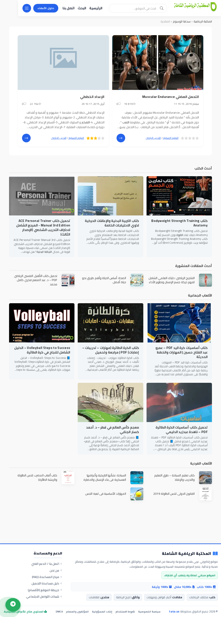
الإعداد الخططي (92, 96)
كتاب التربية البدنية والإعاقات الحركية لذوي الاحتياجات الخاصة (112, 223)
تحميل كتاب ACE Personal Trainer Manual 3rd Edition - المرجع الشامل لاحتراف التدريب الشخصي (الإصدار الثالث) (43, 227)
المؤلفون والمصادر (77, 611)
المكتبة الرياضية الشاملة (186, 554)
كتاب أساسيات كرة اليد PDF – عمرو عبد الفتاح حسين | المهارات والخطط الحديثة (181, 352)
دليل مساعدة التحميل (45, 583)
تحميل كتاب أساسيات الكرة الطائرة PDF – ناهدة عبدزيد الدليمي (182, 429)
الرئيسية (95, 8)
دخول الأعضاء (46, 8)
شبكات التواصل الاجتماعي (42, 596)
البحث (82, 8)
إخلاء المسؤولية (102, 611)
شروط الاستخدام (125, 611)
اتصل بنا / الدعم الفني (45, 563)
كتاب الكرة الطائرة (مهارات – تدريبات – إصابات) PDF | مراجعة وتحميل (110, 350)
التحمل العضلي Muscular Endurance (170, 96)
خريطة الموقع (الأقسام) (43, 590)
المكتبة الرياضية (203, 21)
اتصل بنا (68, 8)
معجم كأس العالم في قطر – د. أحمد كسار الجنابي (112, 429)
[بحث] (161, 8)
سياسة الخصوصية (149, 611)
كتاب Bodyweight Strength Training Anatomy (179, 223)
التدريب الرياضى (153, 137)
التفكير (86, 122)
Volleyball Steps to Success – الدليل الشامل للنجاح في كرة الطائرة (42, 350)
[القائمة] (26, 8)
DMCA (59, 611)
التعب (125, 122)
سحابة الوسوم (182, 21)
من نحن (54, 570)
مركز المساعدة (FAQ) (45, 577)
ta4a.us (174, 611)
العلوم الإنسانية (170, 137)
